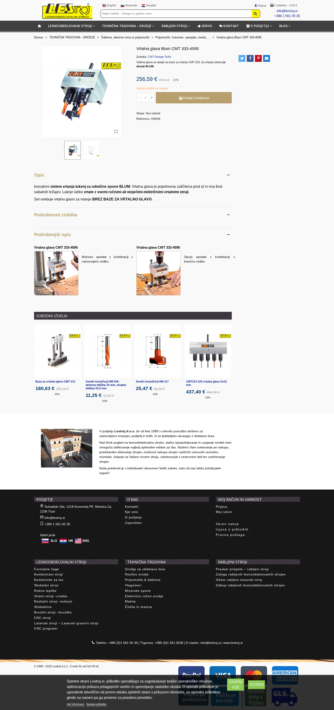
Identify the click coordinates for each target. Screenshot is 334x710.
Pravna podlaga (230, 535)
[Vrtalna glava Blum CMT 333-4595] (115, 131)
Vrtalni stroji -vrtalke (50, 596)
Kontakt (231, 26)
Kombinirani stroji (48, 574)
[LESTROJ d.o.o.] (67, 10)
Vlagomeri (133, 585)
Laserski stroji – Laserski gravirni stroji (66, 623)
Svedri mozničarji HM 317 (152, 381)
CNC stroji (42, 618)
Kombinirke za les (48, 580)
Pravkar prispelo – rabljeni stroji (242, 569)
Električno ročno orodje (144, 596)
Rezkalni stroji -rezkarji (53, 601)
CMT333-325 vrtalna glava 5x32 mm (206, 383)
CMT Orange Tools (159, 56)
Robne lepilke (45, 590)
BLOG (283, 26)
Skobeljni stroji (46, 585)
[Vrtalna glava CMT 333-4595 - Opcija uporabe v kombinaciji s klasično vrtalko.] (158, 273)
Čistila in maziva (138, 607)
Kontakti (131, 506)
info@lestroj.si (287, 11)
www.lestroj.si (233, 643)
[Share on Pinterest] (258, 58)
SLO (53, 540)
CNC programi (45, 628)
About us (45, 423)
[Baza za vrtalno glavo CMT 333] (57, 351)
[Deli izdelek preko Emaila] (266, 58)
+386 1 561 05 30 (287, 16)
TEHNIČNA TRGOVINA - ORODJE (126, 26)
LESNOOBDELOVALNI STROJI (70, 26)
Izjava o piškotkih (232, 529)
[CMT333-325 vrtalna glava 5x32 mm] (208, 351)
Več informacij (76, 704)
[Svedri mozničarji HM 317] (158, 351)
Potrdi (257, 685)
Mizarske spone (138, 590)
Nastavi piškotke (96, 704)
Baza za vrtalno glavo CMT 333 (55, 381)
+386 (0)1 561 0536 (169, 643)
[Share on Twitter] (242, 58)
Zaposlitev (133, 523)
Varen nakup (227, 524)
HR (70, 540)
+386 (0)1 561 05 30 (123, 643)
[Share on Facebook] (250, 58)
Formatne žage (46, 569)
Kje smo (131, 512)
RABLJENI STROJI (174, 26)
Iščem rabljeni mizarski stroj (239, 580)
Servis (207, 26)
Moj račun (224, 512)
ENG (85, 540)
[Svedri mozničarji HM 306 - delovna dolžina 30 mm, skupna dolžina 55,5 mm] (107, 351)
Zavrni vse (235, 684)
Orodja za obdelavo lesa (145, 569)
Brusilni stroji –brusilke (53, 612)
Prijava (221, 506)
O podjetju (259, 26)
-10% (57, 394)
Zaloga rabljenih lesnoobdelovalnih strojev (251, 574)
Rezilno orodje (137, 574)
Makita (130, 601)
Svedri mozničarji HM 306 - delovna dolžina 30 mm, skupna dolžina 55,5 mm (106, 385)
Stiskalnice (43, 607)
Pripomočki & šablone (143, 580)
